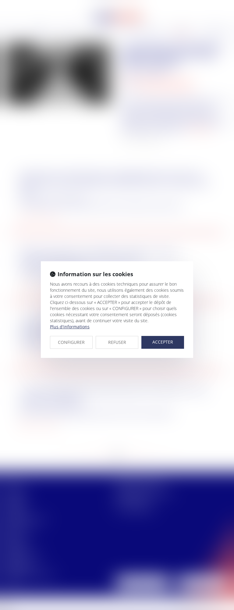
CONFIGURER (71, 342)
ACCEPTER (162, 342)
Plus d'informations (70, 327)
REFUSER (117, 342)
